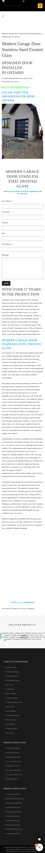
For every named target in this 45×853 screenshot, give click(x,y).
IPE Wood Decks (11, 720)
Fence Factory (10, 733)
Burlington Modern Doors (14, 812)
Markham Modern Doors (13, 807)
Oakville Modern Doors (13, 820)
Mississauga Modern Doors (14, 803)
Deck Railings (10, 689)
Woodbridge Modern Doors (14, 829)
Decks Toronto (10, 707)
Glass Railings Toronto (13, 680)
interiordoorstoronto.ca (11, 81)
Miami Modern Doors (12, 779)
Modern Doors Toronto (13, 825)
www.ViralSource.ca (13, 851)
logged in (16, 608)
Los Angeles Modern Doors (14, 774)
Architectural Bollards (12, 672)
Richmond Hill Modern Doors (15, 799)
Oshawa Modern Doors (13, 816)
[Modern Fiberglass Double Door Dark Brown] (22, 647)
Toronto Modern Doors (13, 748)
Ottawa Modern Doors (12, 753)
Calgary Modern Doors (13, 766)
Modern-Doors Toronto (11, 37)
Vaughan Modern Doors (13, 833)
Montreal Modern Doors (13, 757)
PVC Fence (9, 685)
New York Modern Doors (13, 770)
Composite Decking (12, 698)
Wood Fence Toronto (12, 676)
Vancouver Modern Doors (14, 761)
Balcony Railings (11, 693)
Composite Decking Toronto (14, 702)
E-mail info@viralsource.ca (29, 851)
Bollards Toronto (11, 667)
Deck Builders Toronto (12, 715)
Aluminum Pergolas (12, 728)
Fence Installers (10, 724)
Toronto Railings (11, 711)
